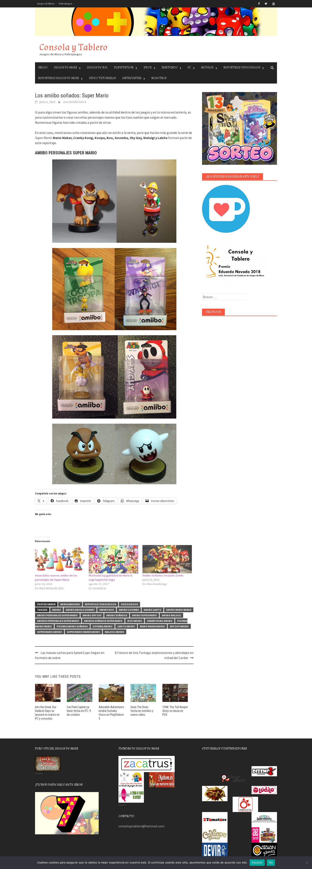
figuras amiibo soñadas (72, 626)
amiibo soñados (116, 615)
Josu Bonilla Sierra (74, 102)
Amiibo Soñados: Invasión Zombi (162, 575)
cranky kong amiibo (159, 620)
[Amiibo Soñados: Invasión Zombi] (167, 559)
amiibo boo (106, 609)
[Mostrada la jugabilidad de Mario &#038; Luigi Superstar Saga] (113, 559)
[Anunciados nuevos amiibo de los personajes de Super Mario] (59, 559)
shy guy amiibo (179, 626)
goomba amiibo (102, 626)
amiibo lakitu (152, 609)
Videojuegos (65, 3)
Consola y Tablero (73, 47)
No (271, 862)
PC (189, 67)
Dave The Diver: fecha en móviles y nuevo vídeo (142, 710)
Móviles (207, 67)
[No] (307, 862)
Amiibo (56, 609)
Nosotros (159, 78)
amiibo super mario (144, 615)
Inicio (43, 67)
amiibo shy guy (92, 615)
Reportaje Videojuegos (100, 604)
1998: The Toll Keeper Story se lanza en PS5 (175, 710)
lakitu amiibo (126, 626)
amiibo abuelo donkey (80, 609)
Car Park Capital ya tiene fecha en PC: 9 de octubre (79, 710)
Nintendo (170, 67)
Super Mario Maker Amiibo (83, 631)
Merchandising (70, 604)
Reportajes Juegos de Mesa (58, 78)
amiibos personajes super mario (58, 620)
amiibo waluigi (171, 615)
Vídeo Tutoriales (102, 78)
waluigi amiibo (114, 631)
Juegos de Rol (97, 67)
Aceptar (257, 862)
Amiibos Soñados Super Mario (103, 620)
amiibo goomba (129, 609)
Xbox (147, 67)
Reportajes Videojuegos (241, 67)
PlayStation (124, 67)
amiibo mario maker (178, 609)
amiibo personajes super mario (57, 615)
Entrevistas (131, 78)
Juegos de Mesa (45, 3)
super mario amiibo (49, 631)
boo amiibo (134, 620)
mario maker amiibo (152, 626)
